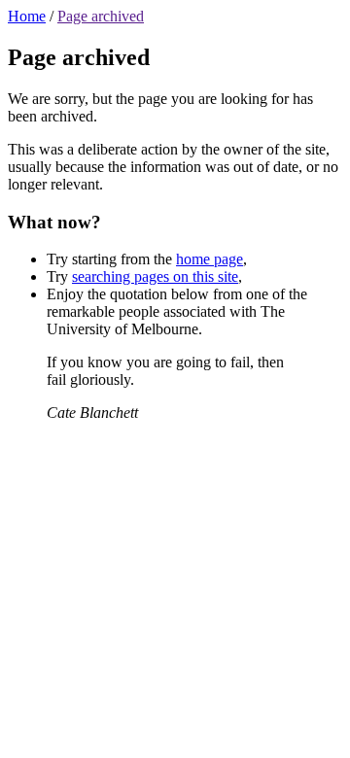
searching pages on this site (155, 276)
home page (209, 259)
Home (27, 16)
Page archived (100, 16)
